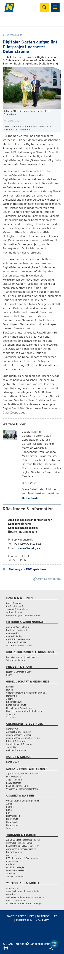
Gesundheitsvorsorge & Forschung (23, 738)
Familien (10, 686)
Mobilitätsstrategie (15, 867)
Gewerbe (10, 894)
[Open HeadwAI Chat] (54, 944)
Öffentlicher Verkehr (15, 870)
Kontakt (42, 920)
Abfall (9, 803)
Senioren (10, 714)
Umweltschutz (13, 825)
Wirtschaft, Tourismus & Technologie (23, 903)
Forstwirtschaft (13, 776)
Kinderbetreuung (14, 701)
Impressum (24, 920)
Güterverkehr (12, 855)
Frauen (9, 689)
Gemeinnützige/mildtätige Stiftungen (23, 615)
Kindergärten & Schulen (17, 630)
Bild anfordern (22, 129)
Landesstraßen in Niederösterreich (22, 846)
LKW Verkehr (12, 861)
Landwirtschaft (13, 783)
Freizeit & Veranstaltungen (18, 672)
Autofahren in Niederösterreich (21, 849)
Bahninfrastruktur (14, 852)
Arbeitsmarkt (12, 888)
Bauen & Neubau (14, 603)
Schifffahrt (11, 873)
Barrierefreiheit (20, 916)
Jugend (10, 698)
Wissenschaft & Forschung (19, 645)
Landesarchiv (12, 633)
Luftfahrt (10, 864)
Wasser (9, 828)
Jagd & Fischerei (14, 779)
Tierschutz (11, 717)
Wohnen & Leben (14, 612)
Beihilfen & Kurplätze (16, 750)
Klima (9, 809)
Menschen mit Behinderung (19, 708)
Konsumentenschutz (16, 705)
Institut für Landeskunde (18, 639)
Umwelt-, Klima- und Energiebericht (23, 800)
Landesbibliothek (14, 636)
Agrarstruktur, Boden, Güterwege (22, 773)
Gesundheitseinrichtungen (18, 735)
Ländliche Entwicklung (17, 786)
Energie (10, 806)
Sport (9, 675)
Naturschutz (12, 819)
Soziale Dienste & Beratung (19, 744)
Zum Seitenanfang (49, 578)
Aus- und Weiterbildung (17, 627)
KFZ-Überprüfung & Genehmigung (22, 858)
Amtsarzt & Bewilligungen (18, 732)
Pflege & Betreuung (15, 741)
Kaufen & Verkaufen (15, 606)
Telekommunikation (15, 660)
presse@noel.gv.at (29, 548)
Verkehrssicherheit (15, 876)
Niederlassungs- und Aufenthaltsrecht (24, 711)
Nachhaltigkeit (13, 816)
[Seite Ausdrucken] (6, 949)
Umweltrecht (12, 822)
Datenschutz (47, 916)
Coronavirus (12, 729)
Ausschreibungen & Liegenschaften (23, 891)
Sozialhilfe (11, 747)
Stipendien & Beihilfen (16, 642)
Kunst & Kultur (13, 762)
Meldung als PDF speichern (27, 569)
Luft (8, 812)
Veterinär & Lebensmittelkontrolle (22, 789)
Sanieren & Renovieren (17, 609)
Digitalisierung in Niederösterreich (22, 657)
